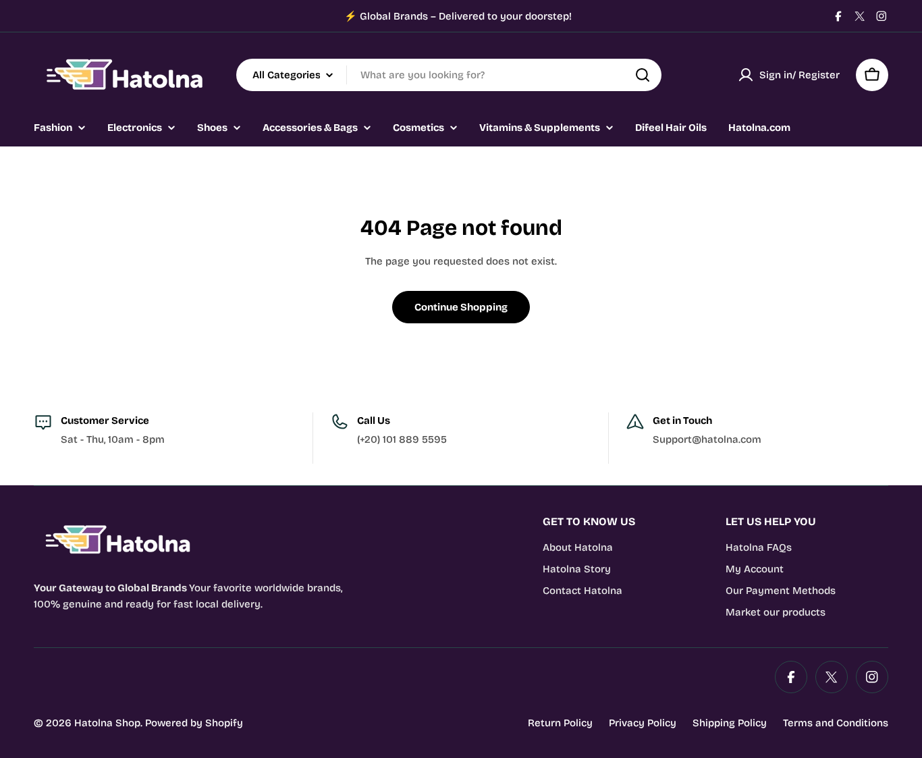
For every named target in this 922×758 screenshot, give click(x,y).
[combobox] (448, 75)
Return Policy (560, 723)
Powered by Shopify (194, 723)
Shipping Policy (730, 723)
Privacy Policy (642, 723)
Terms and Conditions (835, 723)
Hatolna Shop (107, 723)
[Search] (642, 75)
